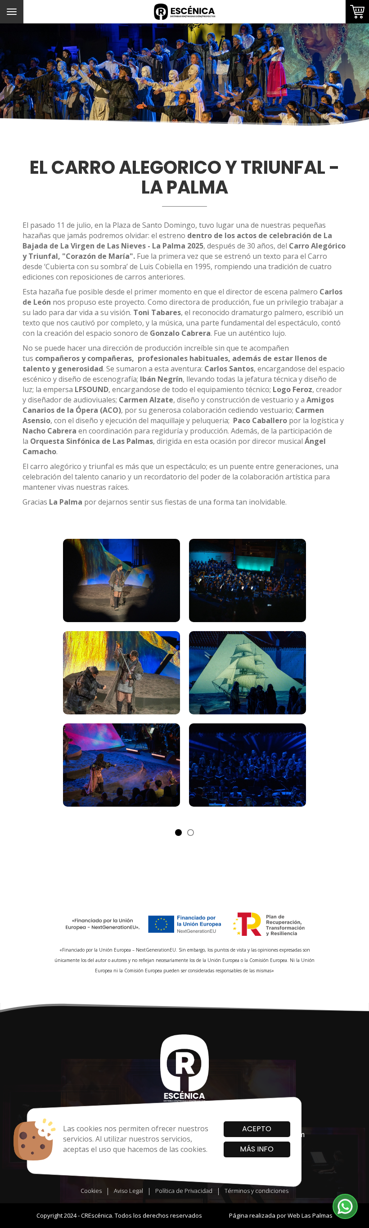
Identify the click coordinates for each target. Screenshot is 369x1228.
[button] (345, 1206)
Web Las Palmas (310, 1215)
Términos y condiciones (256, 1191)
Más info (257, 1149)
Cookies (91, 1191)
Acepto (256, 1129)
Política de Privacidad (183, 1191)
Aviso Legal (128, 1191)
